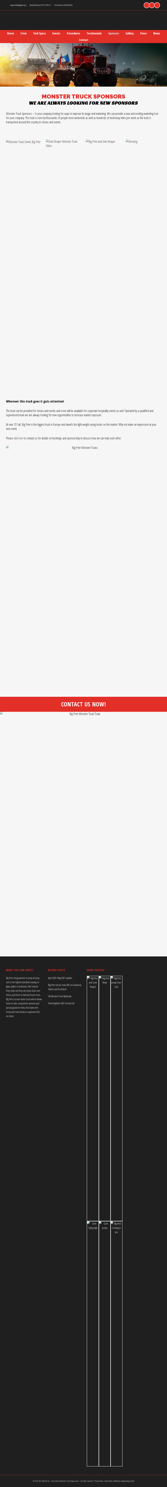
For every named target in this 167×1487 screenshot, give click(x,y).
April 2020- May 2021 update (60, 978)
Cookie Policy (108, 1481)
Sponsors (113, 33)
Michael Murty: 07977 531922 (40, 5)
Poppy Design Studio (127, 1481)
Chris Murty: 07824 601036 (63, 5)
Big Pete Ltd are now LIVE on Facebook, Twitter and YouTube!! (65, 987)
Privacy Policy (98, 1481)
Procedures (73, 33)
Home (10, 33)
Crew (24, 33)
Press (143, 33)
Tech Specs (39, 33)
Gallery (130, 33)
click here (18, 438)
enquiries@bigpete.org (17, 5)
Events (56, 33)
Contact (83, 40)
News (156, 33)
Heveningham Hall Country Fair (61, 1003)
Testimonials (94, 33)
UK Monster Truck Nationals (59, 996)
